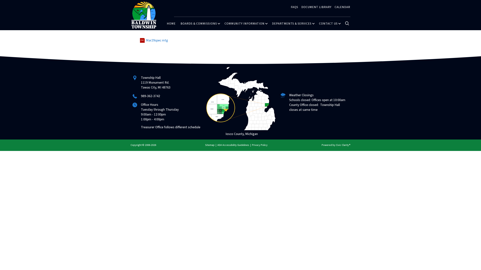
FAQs (294, 7)
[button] (219, 24)
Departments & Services (292, 24)
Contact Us (328, 24)
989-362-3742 (150, 96)
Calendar (342, 7)
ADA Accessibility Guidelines (233, 145)
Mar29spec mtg (157, 40)
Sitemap (210, 145)
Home (171, 24)
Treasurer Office (152, 127)
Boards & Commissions (199, 24)
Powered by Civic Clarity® (336, 145)
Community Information (245, 24)
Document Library (316, 7)
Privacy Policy (260, 145)
